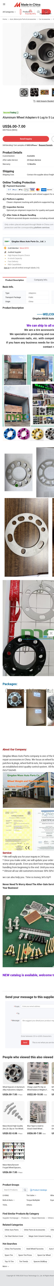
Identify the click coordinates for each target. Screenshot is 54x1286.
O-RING (6, 1195)
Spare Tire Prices (25, 1255)
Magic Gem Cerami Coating (40, 1236)
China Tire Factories (13, 1248)
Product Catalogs (39, 1190)
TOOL (5, 1205)
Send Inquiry (26, 139)
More (5, 1266)
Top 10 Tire (9, 1261)
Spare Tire (9, 1255)
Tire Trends (23, 1261)
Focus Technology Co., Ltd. (33, 1276)
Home (5, 19)
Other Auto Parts (11, 1229)
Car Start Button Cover (14, 1236)
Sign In (6, 267)
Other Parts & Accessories (34, 1229)
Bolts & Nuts (8, 1200)
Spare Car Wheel (44, 1255)
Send (25, 1042)
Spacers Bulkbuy (40, 1261)
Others (29, 1205)
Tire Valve (30, 1195)
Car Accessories (44, 19)
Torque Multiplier (33, 1200)
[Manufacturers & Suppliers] (27, 4)
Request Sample (46, 145)
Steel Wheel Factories (35, 1248)
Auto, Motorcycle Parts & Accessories (23, 19)
